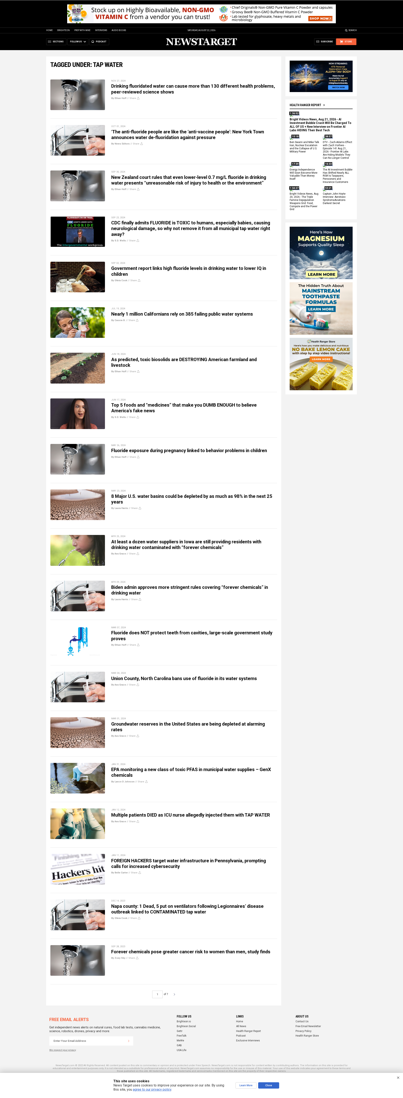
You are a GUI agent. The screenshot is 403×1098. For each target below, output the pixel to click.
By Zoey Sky (118, 958)
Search (353, 30)
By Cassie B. (118, 320)
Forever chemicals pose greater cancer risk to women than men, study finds (190, 951)
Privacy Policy (303, 1031)
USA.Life (181, 1050)
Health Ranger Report (305, 105)
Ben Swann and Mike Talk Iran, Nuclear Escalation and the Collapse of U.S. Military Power (304, 147)
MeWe (180, 1040)
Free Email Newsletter (308, 1026)
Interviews (101, 30)
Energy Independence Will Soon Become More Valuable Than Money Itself (303, 174)
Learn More (246, 1085)
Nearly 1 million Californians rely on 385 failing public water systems (182, 314)
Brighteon (63, 30)
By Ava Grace (118, 553)
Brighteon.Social (186, 1026)
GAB (179, 1045)
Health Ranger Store (307, 1035)
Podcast (241, 1035)
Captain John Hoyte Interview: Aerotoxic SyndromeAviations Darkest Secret (334, 198)
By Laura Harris (119, 508)
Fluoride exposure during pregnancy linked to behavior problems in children (189, 450)
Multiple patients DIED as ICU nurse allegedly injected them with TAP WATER (190, 815)
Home (49, 30)
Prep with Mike (82, 30)
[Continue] (128, 1041)
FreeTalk (181, 1035)
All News (241, 1026)
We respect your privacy (62, 1050)
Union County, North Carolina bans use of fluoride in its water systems (184, 678)
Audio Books (119, 30)
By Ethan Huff (118, 98)
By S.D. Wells (118, 240)
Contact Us (302, 1021)
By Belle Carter (119, 872)
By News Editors (120, 143)
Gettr (179, 1031)
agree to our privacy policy (152, 1089)
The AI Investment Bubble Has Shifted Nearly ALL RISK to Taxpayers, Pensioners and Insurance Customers (337, 176)
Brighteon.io (184, 1021)
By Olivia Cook (119, 280)
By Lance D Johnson (123, 781)
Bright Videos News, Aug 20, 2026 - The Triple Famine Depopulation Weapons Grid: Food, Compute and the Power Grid (304, 201)
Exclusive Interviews (248, 1040)
